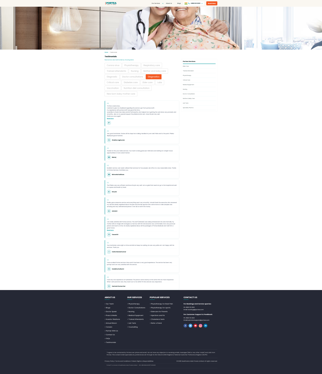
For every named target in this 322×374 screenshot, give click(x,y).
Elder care (148, 82)
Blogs (179, 3)
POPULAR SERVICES (160, 297)
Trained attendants (116, 71)
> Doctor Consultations (136, 308)
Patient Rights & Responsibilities (142, 361)
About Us (169, 3)
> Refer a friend (156, 323)
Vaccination (113, 88)
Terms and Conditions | (123, 361)
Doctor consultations (132, 76)
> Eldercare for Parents (159, 311)
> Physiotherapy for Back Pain (161, 304)
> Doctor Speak (111, 311)
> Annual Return (111, 323)
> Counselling (132, 327)
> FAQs (107, 338)
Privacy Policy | (110, 361)
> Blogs (107, 308)
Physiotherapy (131, 65)
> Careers (108, 327)
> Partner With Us (111, 331)
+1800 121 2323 (195, 3)
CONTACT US (190, 297)
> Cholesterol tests (157, 319)
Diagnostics (153, 76)
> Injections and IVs (157, 315)
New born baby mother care (121, 93)
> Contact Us (110, 335)
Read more (110, 118)
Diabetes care (131, 82)
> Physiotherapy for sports (160, 308)
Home (106, 52)
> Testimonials (110, 342)
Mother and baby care (154, 71)
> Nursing (130, 311)
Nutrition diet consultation (137, 88)
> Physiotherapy (133, 304)
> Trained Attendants (135, 319)
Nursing (135, 71)
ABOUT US (110, 297)
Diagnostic (112, 76)
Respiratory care (151, 65)
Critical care (113, 82)
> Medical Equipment (135, 315)
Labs (159, 82)
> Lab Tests (131, 323)
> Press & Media (111, 315)
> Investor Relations (112, 319)
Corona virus (113, 65)
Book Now (212, 3)
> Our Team (109, 304)
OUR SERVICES (134, 297)
